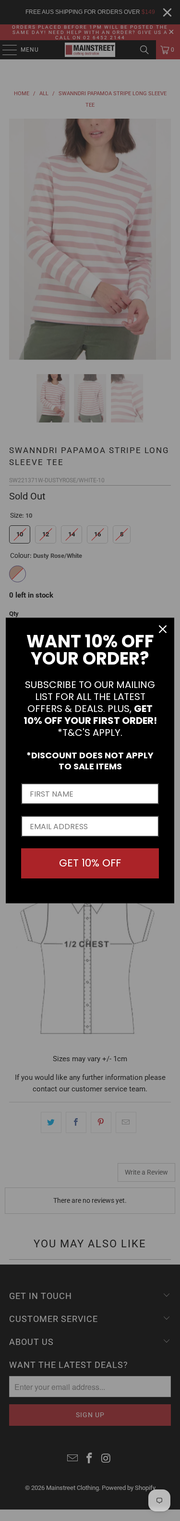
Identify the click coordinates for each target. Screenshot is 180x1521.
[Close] (162, 629)
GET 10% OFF (90, 862)
